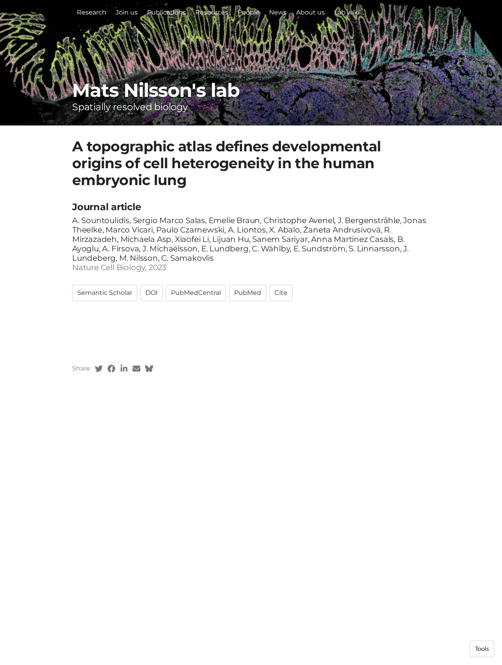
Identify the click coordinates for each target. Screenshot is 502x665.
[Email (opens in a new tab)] (136, 368)
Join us (127, 12)
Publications (166, 12)
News (278, 12)
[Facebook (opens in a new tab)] (111, 368)
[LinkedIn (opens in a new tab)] (124, 368)
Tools (482, 649)
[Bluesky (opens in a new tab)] (149, 368)
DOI (152, 292)
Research (91, 12)
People (249, 12)
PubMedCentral (196, 292)
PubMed (247, 292)
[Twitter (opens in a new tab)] (99, 368)
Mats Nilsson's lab (156, 90)
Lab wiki (347, 12)
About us (310, 12)
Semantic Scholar (104, 292)
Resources (211, 12)
